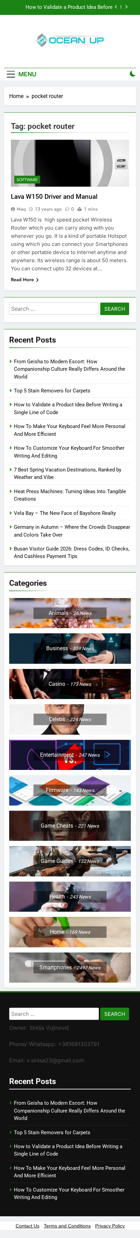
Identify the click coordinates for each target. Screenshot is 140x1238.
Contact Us (27, 1226)
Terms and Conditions (67, 1226)
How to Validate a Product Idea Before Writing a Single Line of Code (68, 7)
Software (27, 180)
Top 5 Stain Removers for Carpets (52, 391)
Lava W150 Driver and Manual (54, 196)
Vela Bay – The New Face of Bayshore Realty (65, 513)
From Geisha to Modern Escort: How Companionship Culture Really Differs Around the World (69, 369)
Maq (21, 209)
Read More (22, 279)
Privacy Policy (110, 1226)
